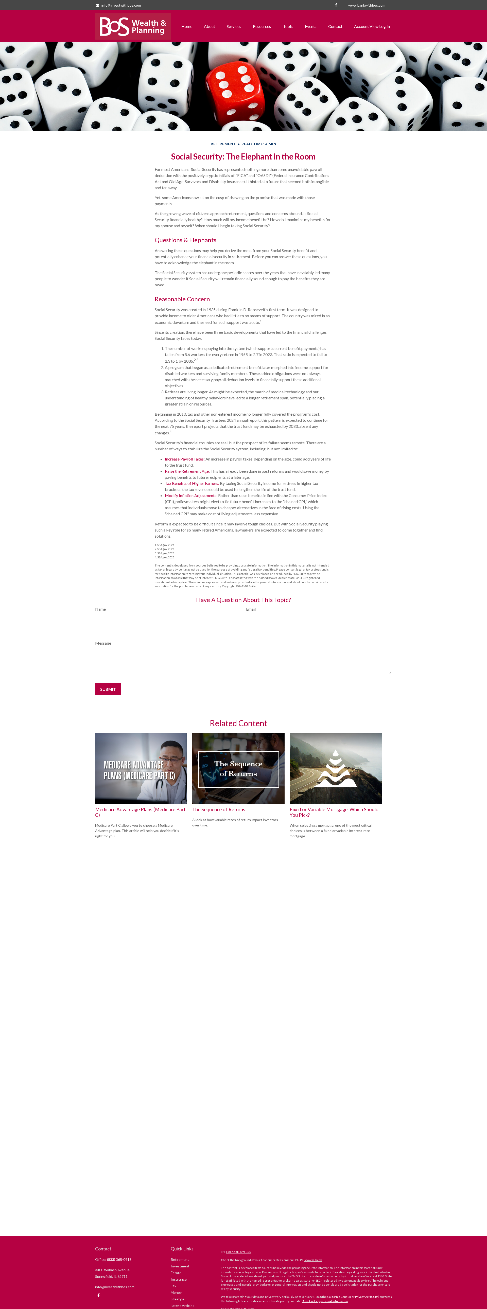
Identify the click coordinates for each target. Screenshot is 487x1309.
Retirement (180, 1259)
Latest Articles (182, 1305)
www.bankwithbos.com (366, 5)
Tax (173, 1286)
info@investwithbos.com (121, 5)
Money (176, 1292)
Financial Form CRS (238, 1251)
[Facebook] (336, 5)
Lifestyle (177, 1299)
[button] (186, 26)
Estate (176, 1272)
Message (103, 643)
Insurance (179, 1279)
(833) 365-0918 (119, 1259)
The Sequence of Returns (218, 809)
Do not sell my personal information (325, 1301)
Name (100, 609)
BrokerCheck (313, 1260)
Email (251, 609)
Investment (180, 1266)
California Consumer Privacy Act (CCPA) (353, 1296)
